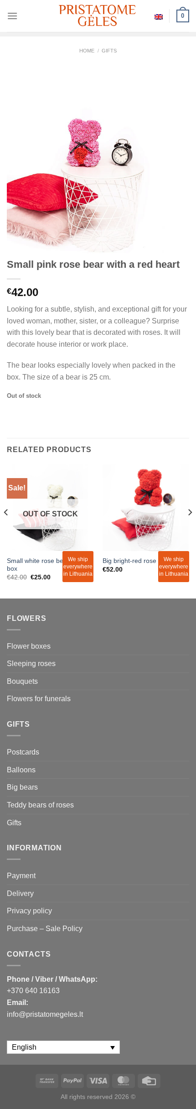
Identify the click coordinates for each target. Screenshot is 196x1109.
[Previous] (6, 530)
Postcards (23, 752)
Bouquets (22, 681)
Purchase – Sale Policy (45, 928)
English (159, 16)
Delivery (20, 893)
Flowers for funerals (39, 699)
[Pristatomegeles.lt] (98, 15)
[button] (185, 1091)
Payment (21, 876)
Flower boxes (29, 646)
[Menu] (12, 16)
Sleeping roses (31, 663)
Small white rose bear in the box (47, 565)
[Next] (189, 530)
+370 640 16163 (33, 990)
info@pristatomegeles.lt (45, 1014)
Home (86, 50)
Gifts (109, 50)
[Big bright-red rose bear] (146, 507)
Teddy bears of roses (40, 805)
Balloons (21, 770)
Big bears (22, 787)
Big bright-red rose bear (137, 560)
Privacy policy (29, 911)
